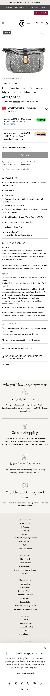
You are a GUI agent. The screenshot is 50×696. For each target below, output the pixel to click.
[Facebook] (9, 683)
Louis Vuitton (9, 84)
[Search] (37, 23)
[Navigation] (3, 23)
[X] (16, 683)
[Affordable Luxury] (25, 403)
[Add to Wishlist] (43, 34)
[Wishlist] (42, 23)
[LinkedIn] (22, 689)
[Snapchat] (41, 683)
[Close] (45, 648)
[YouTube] (34, 683)
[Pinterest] (28, 683)
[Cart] (47, 23)
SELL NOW (41, 13)
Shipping (16, 101)
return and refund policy (21, 164)
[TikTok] (28, 689)
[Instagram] (22, 683)
